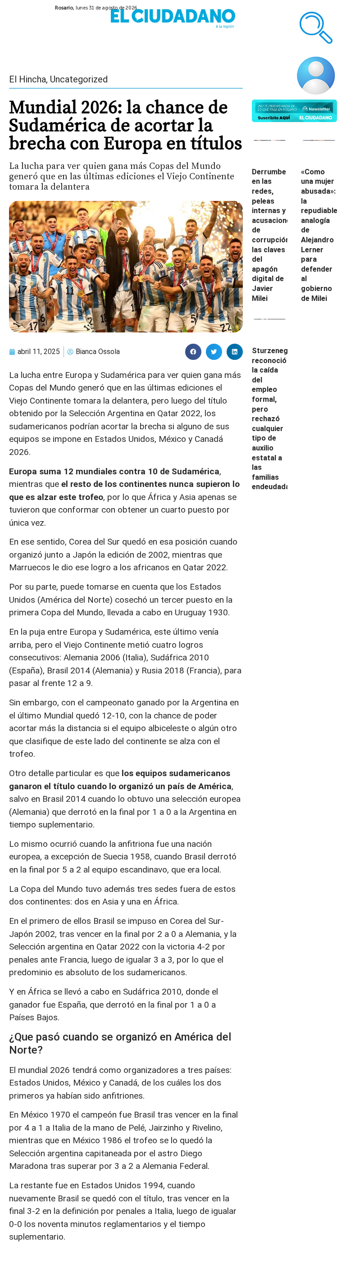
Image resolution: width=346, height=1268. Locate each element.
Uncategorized (79, 79)
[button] (193, 352)
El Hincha (27, 79)
